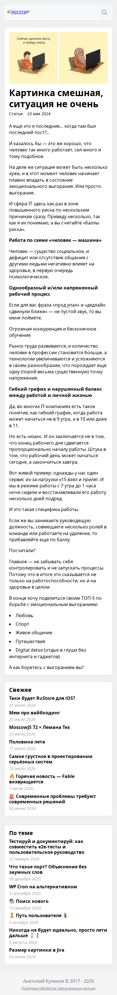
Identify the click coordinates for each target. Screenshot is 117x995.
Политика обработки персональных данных (58, 988)
